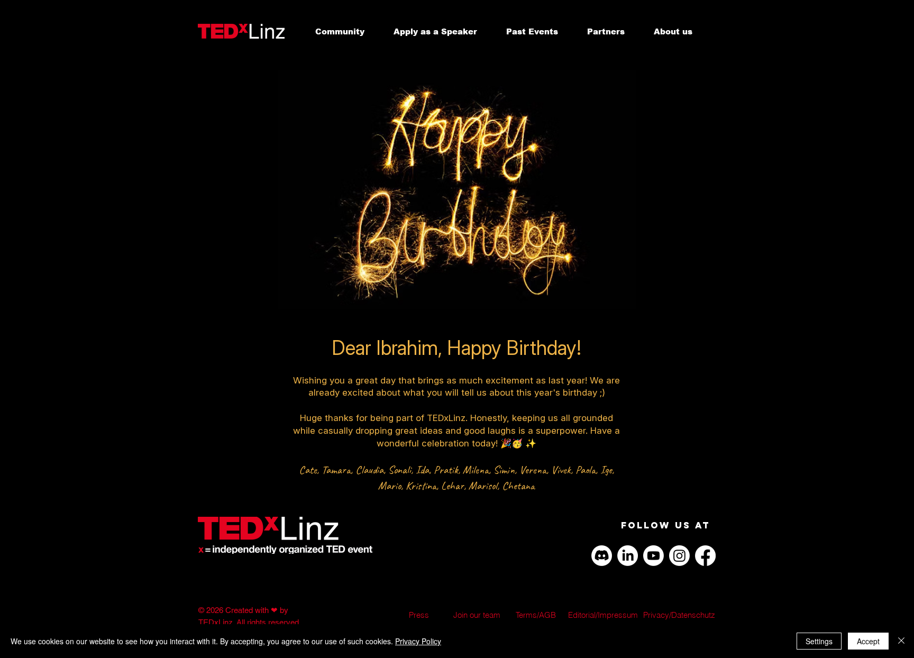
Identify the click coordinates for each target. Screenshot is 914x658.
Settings (819, 641)
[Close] (901, 641)
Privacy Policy (418, 641)
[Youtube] (653, 555)
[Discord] (601, 555)
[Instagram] (679, 555)
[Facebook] (705, 555)
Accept (868, 641)
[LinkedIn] (627, 555)
